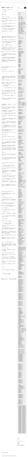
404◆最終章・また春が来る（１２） (22, 415)
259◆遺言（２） (20, 276)
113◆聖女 (19, 141)
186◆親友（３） (20, 213)
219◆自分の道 (20, 244)
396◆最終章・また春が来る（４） (22, 408)
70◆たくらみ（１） (20, 94)
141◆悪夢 (19, 170)
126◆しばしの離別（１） (21, 156)
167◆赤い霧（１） (20, 195)
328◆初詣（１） (20, 341)
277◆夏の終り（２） (20, 294)
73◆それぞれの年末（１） (21, 98)
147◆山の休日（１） (20, 176)
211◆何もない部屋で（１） (21, 237)
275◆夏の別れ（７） (20, 291)
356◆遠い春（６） (20, 368)
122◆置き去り (20, 152)
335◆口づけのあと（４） (21, 347)
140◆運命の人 (20, 169)
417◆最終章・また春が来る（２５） (22, 426)
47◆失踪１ (19, 70)
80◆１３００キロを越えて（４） (22, 105)
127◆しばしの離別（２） (21, 157)
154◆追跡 (19, 182)
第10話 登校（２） (21, 27)
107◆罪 (19, 135)
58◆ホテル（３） (20, 81)
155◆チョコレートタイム (21, 183)
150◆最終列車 (20, 179)
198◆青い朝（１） (20, 225)
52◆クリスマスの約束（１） (21, 75)
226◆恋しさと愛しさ (20, 252)
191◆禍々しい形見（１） (21, 219)
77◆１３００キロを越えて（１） (22, 102)
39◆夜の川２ (19, 62)
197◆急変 (19, 224)
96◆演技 (19, 123)
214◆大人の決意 (20, 240)
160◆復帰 (19, 189)
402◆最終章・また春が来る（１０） (22, 413)
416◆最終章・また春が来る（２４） (22, 425)
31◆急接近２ (19, 54)
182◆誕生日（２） (20, 209)
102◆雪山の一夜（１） (21, 129)
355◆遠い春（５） (20, 367)
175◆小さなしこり (20, 203)
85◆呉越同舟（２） (20, 110)
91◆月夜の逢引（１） (21, 118)
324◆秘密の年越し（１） (21, 337)
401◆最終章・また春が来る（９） (22, 412)
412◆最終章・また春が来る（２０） (22, 422)
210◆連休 (19, 236)
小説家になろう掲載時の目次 (20, 445)
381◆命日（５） (20, 392)
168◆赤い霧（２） (20, 196)
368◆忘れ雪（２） (20, 380)
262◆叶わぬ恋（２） (20, 280)
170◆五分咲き (20, 199)
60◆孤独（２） (20, 84)
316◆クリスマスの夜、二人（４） (22, 330)
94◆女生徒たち (20, 121)
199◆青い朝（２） (20, 226)
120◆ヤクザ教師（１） (21, 149)
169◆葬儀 (19, 197)
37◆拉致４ (19, 60)
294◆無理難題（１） (20, 311)
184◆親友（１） (20, 211)
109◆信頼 (19, 137)
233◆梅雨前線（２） (20, 258)
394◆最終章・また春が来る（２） (22, 406)
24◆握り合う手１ (20, 48)
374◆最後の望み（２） (21, 386)
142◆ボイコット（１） (21, 172)
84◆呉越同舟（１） (20, 109)
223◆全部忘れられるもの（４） (22, 249)
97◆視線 (19, 124)
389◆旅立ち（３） (20, 401)
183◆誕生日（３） (20, 210)
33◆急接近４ (19, 56)
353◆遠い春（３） (20, 365)
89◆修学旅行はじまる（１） (21, 116)
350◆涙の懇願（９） (20, 361)
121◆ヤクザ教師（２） (21, 150)
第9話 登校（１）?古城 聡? (22, 26)
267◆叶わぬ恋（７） (20, 284)
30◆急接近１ (19, 53)
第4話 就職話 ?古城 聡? (22, 22)
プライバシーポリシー (4, 452)
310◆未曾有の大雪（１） (21, 325)
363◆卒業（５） (20, 375)
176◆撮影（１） (20, 204)
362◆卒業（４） (20, 374)
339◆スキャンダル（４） (21, 351)
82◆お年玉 (19, 107)
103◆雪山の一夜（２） (21, 130)
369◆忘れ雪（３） (20, 381)
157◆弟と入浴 (20, 185)
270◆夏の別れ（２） (20, 287)
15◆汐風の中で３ (20, 42)
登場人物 (19, 14)
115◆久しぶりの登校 (20, 143)
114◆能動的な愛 (20, 142)
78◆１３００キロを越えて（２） (22, 103)
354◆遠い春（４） (20, 366)
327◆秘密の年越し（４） (21, 340)
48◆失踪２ (19, 71)
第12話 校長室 (20, 29)
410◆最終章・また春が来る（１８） (22, 420)
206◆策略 (19, 233)
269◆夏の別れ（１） (20, 286)
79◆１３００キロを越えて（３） (22, 104)
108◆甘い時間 (20, 136)
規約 (7, 452)
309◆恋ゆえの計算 (20, 324)
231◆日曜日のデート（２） (21, 256)
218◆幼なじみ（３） (20, 243)
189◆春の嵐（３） (20, 216)
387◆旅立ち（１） (20, 399)
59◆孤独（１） (20, 83)
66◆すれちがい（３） (21, 89)
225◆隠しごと (20, 251)
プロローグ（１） (20, 16)
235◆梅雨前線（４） (20, 260)
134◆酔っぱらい (20, 164)
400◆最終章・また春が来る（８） (22, 411)
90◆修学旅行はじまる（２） (21, 117)
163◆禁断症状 (20, 192)
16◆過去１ (19, 43)
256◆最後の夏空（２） (21, 273)
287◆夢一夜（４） (20, 303)
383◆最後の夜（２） (20, 395)
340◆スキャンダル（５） (21, 352)
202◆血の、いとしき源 (21, 229)
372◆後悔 (19, 384)
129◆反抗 (19, 159)
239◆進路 (19, 263)
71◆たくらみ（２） (20, 95)
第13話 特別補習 (20, 30)
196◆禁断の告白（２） (21, 223)
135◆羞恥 (19, 165)
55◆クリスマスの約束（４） (21, 78)
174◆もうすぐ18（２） (21, 202)
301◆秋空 (19, 317)
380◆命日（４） (20, 391)
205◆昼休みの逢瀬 (20, 232)
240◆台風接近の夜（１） (21, 264)
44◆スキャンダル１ (20, 68)
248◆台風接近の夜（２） (21, 265)
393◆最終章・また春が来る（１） (22, 405)
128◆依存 (19, 158)
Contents (18, 438)
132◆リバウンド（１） (21, 162)
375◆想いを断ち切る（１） (21, 387)
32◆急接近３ (19, 55)
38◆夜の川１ (19, 61)
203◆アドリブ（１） (20, 230)
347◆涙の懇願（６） (20, 358)
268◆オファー (20, 285)
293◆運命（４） (20, 310)
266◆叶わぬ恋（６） (20, 283)
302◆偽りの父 (20, 318)
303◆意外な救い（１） (21, 319)
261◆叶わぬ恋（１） (20, 279)
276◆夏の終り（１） (20, 293)
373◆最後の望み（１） (21, 385)
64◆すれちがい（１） (21, 87)
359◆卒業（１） (20, 371)
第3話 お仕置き (20, 20)
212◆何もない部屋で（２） (21, 238)
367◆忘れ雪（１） (20, 379)
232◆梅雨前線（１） (20, 257)
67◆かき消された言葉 (21, 91)
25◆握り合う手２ (20, 49)
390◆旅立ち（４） (20, 402)
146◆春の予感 (20, 175)
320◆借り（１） (20, 334)
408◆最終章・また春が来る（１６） (22, 418)
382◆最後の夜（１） (20, 394)
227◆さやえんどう (20, 253)
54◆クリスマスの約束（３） (21, 77)
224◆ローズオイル (20, 250)
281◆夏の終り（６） (20, 297)
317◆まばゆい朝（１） (21, 331)
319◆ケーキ (19, 333)
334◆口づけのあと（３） (21, 346)
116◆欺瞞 (19, 144)
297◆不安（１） (20, 314)
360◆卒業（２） (20, 372)
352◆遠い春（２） (20, 364)
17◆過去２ (19, 44)
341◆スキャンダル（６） (21, 353)
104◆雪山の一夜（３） (21, 131)
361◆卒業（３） (20, 373)
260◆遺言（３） (20, 277)
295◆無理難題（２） (20, 312)
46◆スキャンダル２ (20, 69)
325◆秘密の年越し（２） (21, 338)
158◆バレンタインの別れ (21, 186)
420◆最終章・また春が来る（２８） (22, 429)
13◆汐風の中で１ (20, 40)
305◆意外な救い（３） (21, 321)
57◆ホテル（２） (20, 80)
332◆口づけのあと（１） (21, 344)
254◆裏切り (19, 271)
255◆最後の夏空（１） (21, 272)
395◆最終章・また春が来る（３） (22, 407)
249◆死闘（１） (20, 266)
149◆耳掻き (19, 178)
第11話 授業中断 (20, 28)
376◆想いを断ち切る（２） (21, 388)
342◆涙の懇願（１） (20, 354)
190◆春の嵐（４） (20, 217)
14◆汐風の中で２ (20, 41)
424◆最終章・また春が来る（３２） (22, 432)
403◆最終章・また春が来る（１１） (22, 414)
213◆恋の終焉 (20, 239)
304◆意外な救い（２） (21, 320)
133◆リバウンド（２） (21, 163)
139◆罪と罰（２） (20, 168)
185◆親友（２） (20, 212)
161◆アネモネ (20, 190)
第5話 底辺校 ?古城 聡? (22, 23)
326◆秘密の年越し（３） (21, 339)
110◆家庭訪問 (20, 138)
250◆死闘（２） (20, 267)
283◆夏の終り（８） (20, 299)
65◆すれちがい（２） (21, 88)
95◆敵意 (19, 122)
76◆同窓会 (19, 101)
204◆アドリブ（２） (20, 231)
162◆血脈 (19, 191)
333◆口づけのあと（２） (21, 345)
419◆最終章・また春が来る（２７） (22, 428)
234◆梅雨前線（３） (20, 259)
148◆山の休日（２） (20, 177)
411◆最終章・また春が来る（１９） (22, 421)
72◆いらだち (19, 96)
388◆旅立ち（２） (20, 400)
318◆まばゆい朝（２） (21, 332)
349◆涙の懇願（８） (20, 360)
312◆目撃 (19, 327)
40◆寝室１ (19, 64)
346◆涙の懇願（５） (20, 357)
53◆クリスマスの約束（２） (21, 76)
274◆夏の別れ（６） (20, 290)
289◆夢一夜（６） (20, 305)
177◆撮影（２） (20, 205)
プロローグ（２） (20, 17)
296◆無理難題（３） (20, 313)
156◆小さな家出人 (20, 184)
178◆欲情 (19, 206)
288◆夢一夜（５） (20, 304)
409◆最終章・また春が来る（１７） (22, 419)
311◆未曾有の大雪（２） (21, 326)
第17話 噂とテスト (21, 33)
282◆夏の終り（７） (20, 298)
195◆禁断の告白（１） (21, 222)
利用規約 (18, 442)
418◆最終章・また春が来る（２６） (22, 427)
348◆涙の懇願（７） (20, 359)
